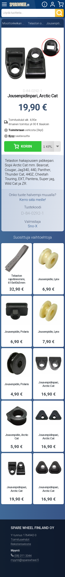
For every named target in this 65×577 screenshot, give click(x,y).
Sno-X (32, 226)
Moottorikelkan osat (13, 23)
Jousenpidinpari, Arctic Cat (48, 384)
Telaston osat (36, 23)
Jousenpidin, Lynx (48, 279)
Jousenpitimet (54, 23)
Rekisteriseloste (21, 544)
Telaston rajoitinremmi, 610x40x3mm (16, 279)
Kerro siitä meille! (32, 200)
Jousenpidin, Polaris (16, 331)
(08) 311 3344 (23, 555)
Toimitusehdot (20, 539)
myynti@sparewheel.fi (25, 560)
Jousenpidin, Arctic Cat (16, 436)
